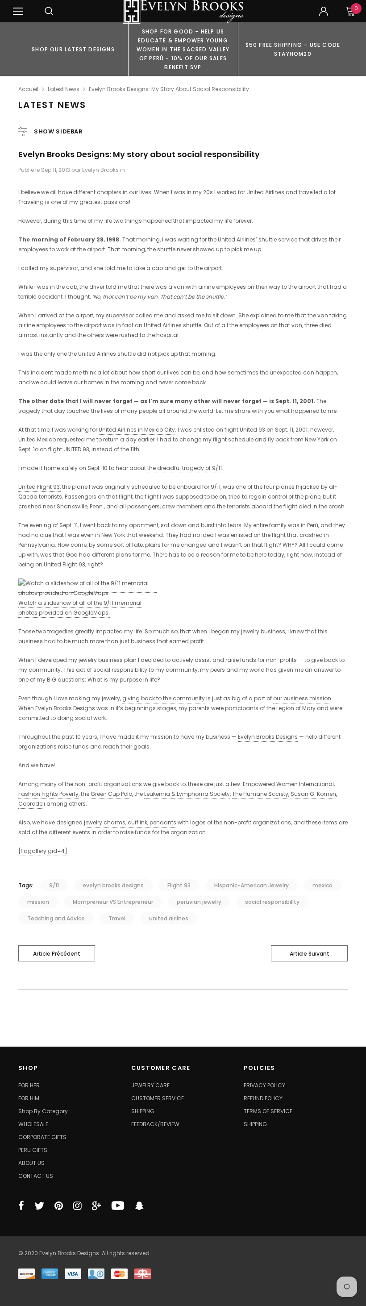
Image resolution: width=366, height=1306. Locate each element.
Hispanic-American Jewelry (251, 885)
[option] (73, 49)
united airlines (168, 918)
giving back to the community (163, 698)
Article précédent (56, 953)
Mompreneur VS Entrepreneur (113, 902)
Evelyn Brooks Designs (268, 736)
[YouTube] (118, 1205)
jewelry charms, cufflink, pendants (130, 822)
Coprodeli (31, 803)
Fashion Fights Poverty (48, 794)
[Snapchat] (139, 1205)
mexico (322, 885)
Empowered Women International (288, 784)
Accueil (28, 89)
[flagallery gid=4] (42, 851)
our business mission (302, 698)
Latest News (63, 89)
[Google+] (96, 1205)
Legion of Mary (296, 708)
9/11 (54, 885)
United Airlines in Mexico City (137, 429)
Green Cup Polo (111, 794)
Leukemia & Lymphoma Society (187, 794)
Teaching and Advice (56, 918)
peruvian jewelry (199, 902)
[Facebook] (21, 1205)
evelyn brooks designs (113, 885)
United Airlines (265, 192)
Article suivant (309, 953)
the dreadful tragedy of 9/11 (184, 468)
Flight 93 (179, 885)
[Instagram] (77, 1205)
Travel (116, 918)
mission (38, 902)
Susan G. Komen (313, 794)
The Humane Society (260, 794)
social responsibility (272, 902)
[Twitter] (39, 1205)
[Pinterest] (58, 1205)
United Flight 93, (39, 487)
